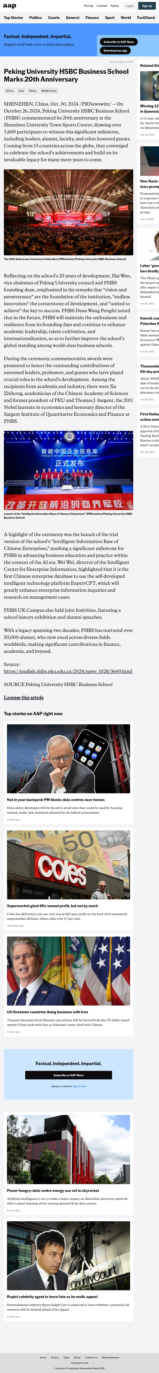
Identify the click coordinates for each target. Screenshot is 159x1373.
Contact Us (91, 1357)
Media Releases (110, 1357)
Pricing (88, 6)
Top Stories (13, 17)
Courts (54, 17)
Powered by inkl (79, 1363)
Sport (110, 17)
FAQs (66, 1357)
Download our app (115, 50)
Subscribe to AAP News (119, 42)
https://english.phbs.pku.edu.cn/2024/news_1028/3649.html (68, 671)
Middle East (48, 91)
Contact (102, 6)
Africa (10, 91)
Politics (35, 17)
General (72, 17)
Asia (21, 91)
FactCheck (146, 17)
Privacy (55, 1357)
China (32, 91)
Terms (43, 1357)
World (126, 17)
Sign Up (147, 6)
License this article (24, 697)
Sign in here (79, 1086)
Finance (92, 17)
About (115, 6)
